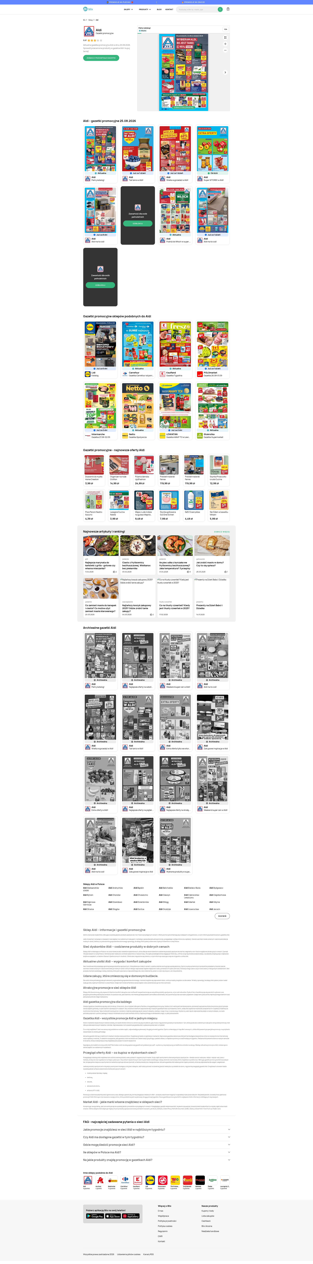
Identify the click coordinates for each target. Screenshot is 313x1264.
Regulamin (163, 1231)
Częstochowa (217, 895)
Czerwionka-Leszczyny (192, 896)
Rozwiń (222, 916)
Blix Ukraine (207, 1226)
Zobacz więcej (222, 532)
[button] (156, 1129)
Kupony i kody (208, 1210)
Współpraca (163, 1216)
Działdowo (115, 902)
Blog (159, 9)
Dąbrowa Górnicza (89, 903)
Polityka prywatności (167, 1221)
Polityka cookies (165, 1226)
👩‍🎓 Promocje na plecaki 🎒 (119, 2)
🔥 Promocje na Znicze (193, 2)
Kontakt (169, 9)
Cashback (206, 1221)
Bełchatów (166, 888)
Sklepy (90, 20)
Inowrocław (191, 909)
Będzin (139, 888)
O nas (160, 1210)
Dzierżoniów (141, 902)
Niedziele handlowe (210, 1231)
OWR (160, 1236)
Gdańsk (189, 902)
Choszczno (141, 895)
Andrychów (115, 888)
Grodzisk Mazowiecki (165, 910)
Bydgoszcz (216, 888)
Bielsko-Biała (192, 888)
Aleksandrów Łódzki (91, 889)
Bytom (88, 895)
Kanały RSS (148, 1254)
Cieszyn (164, 895)
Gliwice (88, 909)
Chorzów (114, 895)
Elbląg (163, 902)
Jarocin (214, 909)
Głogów (113, 909)
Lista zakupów (208, 1216)
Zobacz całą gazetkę (183, 108)
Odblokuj (138, 223)
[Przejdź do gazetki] (225, 37)
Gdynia (214, 902)
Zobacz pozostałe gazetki (101, 58)
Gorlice (139, 909)
